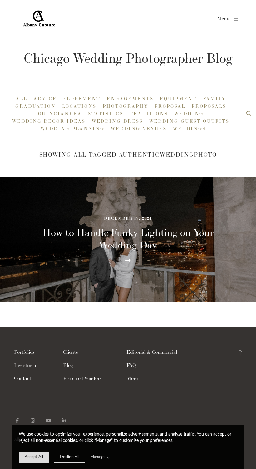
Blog (68, 365)
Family (214, 99)
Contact (22, 378)
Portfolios (24, 352)
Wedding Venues (139, 129)
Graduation (35, 106)
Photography (125, 106)
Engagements (130, 99)
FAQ (131, 365)
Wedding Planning (73, 129)
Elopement (82, 99)
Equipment (178, 99)
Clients (70, 352)
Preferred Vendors (82, 378)
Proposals (209, 106)
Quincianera (60, 114)
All (21, 99)
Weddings (189, 129)
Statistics (105, 114)
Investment (26, 365)
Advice (45, 99)
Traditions (149, 114)
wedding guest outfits (189, 121)
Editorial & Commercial (151, 352)
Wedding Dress (117, 121)
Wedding (189, 114)
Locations (79, 106)
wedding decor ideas (48, 121)
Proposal (170, 106)
